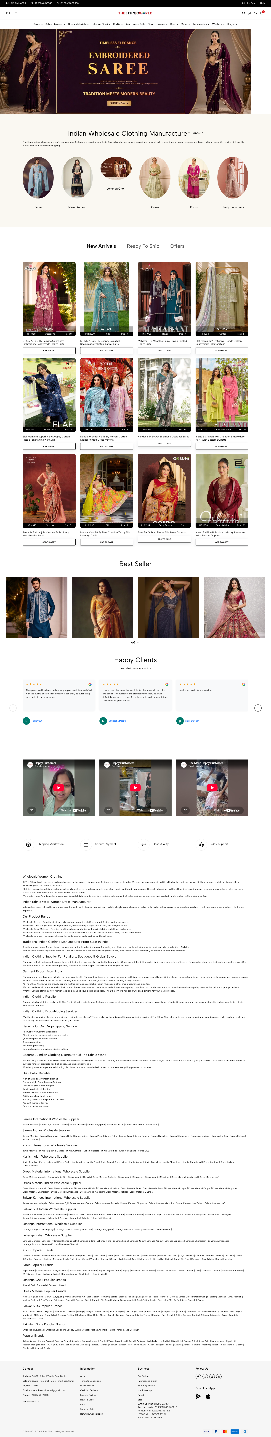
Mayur (48, 1296)
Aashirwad (60, 1311)
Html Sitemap (145, 1390)
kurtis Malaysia (30, 1150)
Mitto (169, 1259)
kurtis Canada (57, 1150)
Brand (141, 1395)
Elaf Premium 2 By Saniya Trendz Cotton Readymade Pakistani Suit (219, 342)
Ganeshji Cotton (168, 1296)
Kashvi (88, 1274)
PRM (89, 1255)
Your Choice (29, 1311)
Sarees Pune (96, 1136)
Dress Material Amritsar (92, 1192)
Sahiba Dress (101, 1311)
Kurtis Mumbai (30, 1162)
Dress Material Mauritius (157, 1177)
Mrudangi (58, 1259)
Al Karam (38, 1315)
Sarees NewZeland (134, 1124)
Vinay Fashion (235, 1296)
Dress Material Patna (153, 1188)
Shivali (219, 1259)
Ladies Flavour (133, 1255)
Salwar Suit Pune (115, 1214)
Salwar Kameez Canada (81, 1203)
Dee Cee (119, 1255)
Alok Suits (27, 1296)
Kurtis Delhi (64, 1162)
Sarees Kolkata (237, 1136)
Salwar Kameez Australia (107, 1203)
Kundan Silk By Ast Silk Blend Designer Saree (163, 436)
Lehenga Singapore (103, 1229)
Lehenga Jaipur (137, 1241)
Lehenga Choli (99, 24)
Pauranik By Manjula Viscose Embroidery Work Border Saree (46, 534)
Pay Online (143, 1376)
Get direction (29, 1401)
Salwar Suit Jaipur (153, 1214)
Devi (175, 1255)
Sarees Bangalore (159, 1136)
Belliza (114, 1296)
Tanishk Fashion (116, 1315)
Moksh (219, 1255)
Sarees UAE (151, 1124)
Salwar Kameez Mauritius (161, 1203)
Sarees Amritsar (220, 1136)
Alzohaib (215, 1315)
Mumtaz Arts (227, 1311)
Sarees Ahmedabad (200, 1136)
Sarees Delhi (66, 1136)
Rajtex (102, 1270)
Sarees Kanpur (142, 1136)
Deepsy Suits (168, 1311)
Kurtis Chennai (30, 1165)
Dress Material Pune (131, 1188)
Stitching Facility (146, 1385)
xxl (109, 329)
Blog (140, 1399)
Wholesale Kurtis (31, 925)
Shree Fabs (50, 1315)
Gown (151, 24)
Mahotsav (206, 1270)
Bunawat (135, 1270)
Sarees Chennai (30, 1139)
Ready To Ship (143, 246)
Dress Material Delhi (85, 1188)
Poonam (38, 1259)
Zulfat (177, 1300)
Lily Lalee (229, 1255)
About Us (85, 1376)
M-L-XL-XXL (221, 424)
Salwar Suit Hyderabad (55, 1214)
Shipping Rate (87, 1409)
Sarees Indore (81, 1136)
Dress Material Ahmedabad (64, 1192)
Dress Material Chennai (141, 1192)
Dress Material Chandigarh (36, 1192)
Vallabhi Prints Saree (232, 1270)
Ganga (204, 1296)
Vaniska (190, 1255)
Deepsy (79, 1300)
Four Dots (93, 1315)
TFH (197, 1270)
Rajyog (126, 1270)
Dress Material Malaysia (34, 1177)
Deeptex (199, 1255)
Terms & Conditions (90, 1381)
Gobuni (216, 1270)
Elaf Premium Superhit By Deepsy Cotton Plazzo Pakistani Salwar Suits (46, 438)
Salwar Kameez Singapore (134, 1203)
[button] (23, 105)
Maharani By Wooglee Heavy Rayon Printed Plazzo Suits (162, 342)
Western (217, 24)
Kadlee (239, 1255)
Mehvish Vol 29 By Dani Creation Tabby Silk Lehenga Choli (105, 534)
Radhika (36, 1255)
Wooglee (94, 1259)
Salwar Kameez (54, 24)
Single (230, 24)
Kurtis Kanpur (136, 1162)
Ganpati (70, 1300)
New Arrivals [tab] (101, 246)
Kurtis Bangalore (153, 1162)
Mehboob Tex (193, 1311)
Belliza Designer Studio (187, 1315)
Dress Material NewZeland (184, 1177)
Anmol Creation (186, 1270)
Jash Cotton (93, 1296)
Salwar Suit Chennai (101, 1218)
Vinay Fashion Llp (210, 1311)
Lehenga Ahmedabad (218, 1241)
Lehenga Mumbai (31, 1241)
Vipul (103, 1274)
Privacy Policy (87, 1385)
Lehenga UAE (164, 1229)
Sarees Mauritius (115, 1124)
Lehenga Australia (83, 1229)
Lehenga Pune (104, 1241)
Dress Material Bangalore (224, 1188)
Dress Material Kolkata (117, 1192)
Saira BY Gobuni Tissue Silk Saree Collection (163, 532)
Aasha (94, 1329)
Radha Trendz (115, 1329)
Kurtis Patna (107, 1162)
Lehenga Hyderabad (51, 1241)
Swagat (89, 1311)
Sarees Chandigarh (179, 1136)
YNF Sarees (28, 1274)
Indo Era (68, 1259)
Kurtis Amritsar (211, 1162)
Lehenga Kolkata (50, 1244)
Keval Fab (39, 1329)
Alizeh (110, 1255)
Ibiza (112, 1311)
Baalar (213, 1296)
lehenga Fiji (48, 1229)
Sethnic (160, 1270)
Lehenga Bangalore (174, 1241)
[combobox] (11, 13)
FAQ (82, 1404)
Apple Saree (29, 1270)
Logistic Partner (88, 1395)
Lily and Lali (159, 1259)
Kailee (71, 1255)
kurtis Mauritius (109, 1150)
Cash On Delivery (89, 1390)
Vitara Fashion (149, 1255)
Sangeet (160, 1344)
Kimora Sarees (69, 1274)
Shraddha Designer (55, 1329)
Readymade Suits (135, 24)
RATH (49, 1344)
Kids (172, 24)
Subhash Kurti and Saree (54, 1255)
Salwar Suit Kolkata (79, 1218)
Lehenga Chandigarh (196, 1241)
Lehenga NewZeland (145, 1229)
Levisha (147, 1296)
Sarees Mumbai (30, 1136)
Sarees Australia (77, 1124)
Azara (155, 1296)
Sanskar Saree (90, 1270)
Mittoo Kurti (140, 1344)
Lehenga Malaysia (31, 1229)
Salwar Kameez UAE (215, 1203)
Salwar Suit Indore (96, 1214)
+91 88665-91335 (39, 1395)
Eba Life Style (29, 1318)
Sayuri (40, 1311)
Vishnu (230, 1344)
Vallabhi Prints (219, 1344)
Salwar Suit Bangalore (195, 1214)
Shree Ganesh (188, 1300)
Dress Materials (77, 24)
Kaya (181, 1255)
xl (102, 329)
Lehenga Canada (64, 1229)
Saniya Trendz (143, 1315)
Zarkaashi (47, 1274)
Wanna (85, 1259)
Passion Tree (164, 1255)
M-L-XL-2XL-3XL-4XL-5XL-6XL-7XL (221, 520)
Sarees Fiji (45, 1124)
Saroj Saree (75, 1270)
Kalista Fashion (43, 1270)
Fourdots (233, 1315)
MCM (169, 1300)
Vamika (228, 1259)
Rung (176, 1259)
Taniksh (26, 1255)
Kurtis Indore (78, 1162)
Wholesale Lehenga (32, 936)
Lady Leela (124, 1259)
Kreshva (206, 1344)
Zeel (33, 1285)
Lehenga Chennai (69, 1244)
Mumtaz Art (79, 1296)
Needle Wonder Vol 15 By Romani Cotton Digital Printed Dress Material (103, 438)
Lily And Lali (164, 1341)
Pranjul (67, 1296)
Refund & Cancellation (91, 1414)
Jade (153, 1300)
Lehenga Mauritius (124, 1229)
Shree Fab (27, 1329)
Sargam (120, 1311)
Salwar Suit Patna (134, 1214)
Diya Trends (99, 1255)
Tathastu (53, 1285)
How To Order (87, 1399)
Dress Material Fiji (57, 1177)
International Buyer (147, 1381)
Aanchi (186, 1344)
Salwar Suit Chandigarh (219, 1214)
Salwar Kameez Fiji (58, 1203)
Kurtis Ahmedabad (192, 1162)
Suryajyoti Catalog (81, 1341)
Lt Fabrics (171, 1270)
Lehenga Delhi (70, 1241)
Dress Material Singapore (130, 1177)
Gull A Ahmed (92, 1300)
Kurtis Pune (93, 1162)
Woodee (210, 1255)
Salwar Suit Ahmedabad (34, 1218)
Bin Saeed (106, 1300)
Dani (128, 1311)
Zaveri (41, 1318)
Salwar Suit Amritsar (58, 1218)
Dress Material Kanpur (199, 1188)
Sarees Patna (110, 1136)
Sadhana (222, 1296)
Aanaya (38, 1348)
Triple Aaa (59, 1300)
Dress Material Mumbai (34, 1188)
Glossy (161, 1300)
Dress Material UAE (209, 1177)
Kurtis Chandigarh (172, 1162)
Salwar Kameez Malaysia (35, 1203)
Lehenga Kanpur (155, 1241)
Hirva (77, 1259)
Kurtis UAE (143, 1150)
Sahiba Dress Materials (190, 1296)
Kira (81, 1274)
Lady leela (152, 1341)
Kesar (62, 1285)
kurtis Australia (73, 1150)
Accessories (200, 24)
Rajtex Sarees (29, 1341)
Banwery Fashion (66, 1315)
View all (196, 133)
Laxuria (177, 1344)
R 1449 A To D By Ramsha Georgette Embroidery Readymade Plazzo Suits (43, 342)
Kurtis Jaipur (120, 1162)
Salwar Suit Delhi (76, 1214)
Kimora (181, 1311)
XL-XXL (49, 329)
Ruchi (96, 1274)
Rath (118, 1270)
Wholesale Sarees (31, 922)
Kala (139, 1296)
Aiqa (141, 1311)
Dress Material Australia (104, 1177)
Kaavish (156, 1315)
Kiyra (38, 1274)
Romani (105, 1296)
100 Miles (27, 1259)
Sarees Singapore (96, 1124)
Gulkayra (71, 1311)
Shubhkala (42, 1285)
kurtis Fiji (44, 1150)
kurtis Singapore (91, 1150)
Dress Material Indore (108, 1188)
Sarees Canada (60, 1124)
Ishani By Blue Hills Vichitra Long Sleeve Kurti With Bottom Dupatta (221, 534)
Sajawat (49, 1311)
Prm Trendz (46, 1300)
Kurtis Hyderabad (47, 1162)
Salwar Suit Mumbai (32, 1214)
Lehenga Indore (87, 1241)
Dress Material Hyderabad (60, 1188)
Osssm (113, 1259)
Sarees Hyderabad (49, 1136)
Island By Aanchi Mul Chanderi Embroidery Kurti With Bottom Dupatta (220, 438)
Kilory (148, 1311)
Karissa (47, 1259)
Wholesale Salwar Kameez (36, 932)
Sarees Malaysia (30, 1124)
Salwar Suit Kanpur (173, 1214)
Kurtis (116, 24)
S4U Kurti (59, 1344)
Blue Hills (136, 1259)
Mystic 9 (147, 1259)
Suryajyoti (58, 1296)
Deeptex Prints (62, 1341)
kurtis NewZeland (127, 1150)
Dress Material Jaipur (175, 1188)
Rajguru (196, 1344)
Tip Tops (185, 1259)
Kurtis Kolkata (227, 1162)
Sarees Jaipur (126, 1136)
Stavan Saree (148, 1270)
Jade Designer (131, 1329)
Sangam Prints (60, 1270)
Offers (177, 246)
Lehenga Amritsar (31, 1244)
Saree (37, 24)
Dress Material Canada (79, 1177)
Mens (184, 24)
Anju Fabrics (208, 1259)
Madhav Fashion (31, 1300)
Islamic (161, 24)
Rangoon (80, 1255)
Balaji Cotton (142, 1300)
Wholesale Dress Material (35, 929)
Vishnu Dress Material (124, 1300)
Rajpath (110, 1270)
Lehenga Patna (120, 1241)
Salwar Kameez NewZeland (189, 1203)
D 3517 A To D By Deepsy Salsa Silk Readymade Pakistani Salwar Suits (100, 342)
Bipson (122, 1296)
